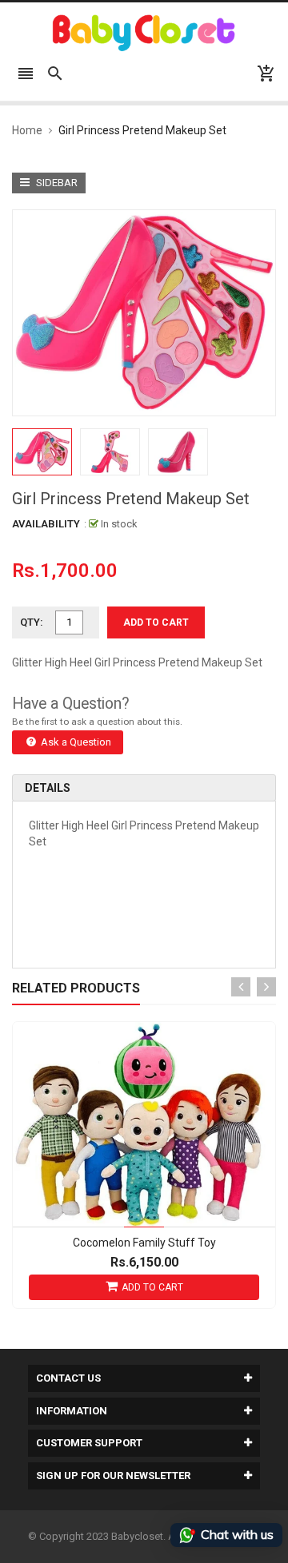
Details (47, 788)
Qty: (31, 622)
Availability (46, 524)
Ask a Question (74, 742)
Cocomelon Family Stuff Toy (144, 1242)
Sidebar (56, 183)
